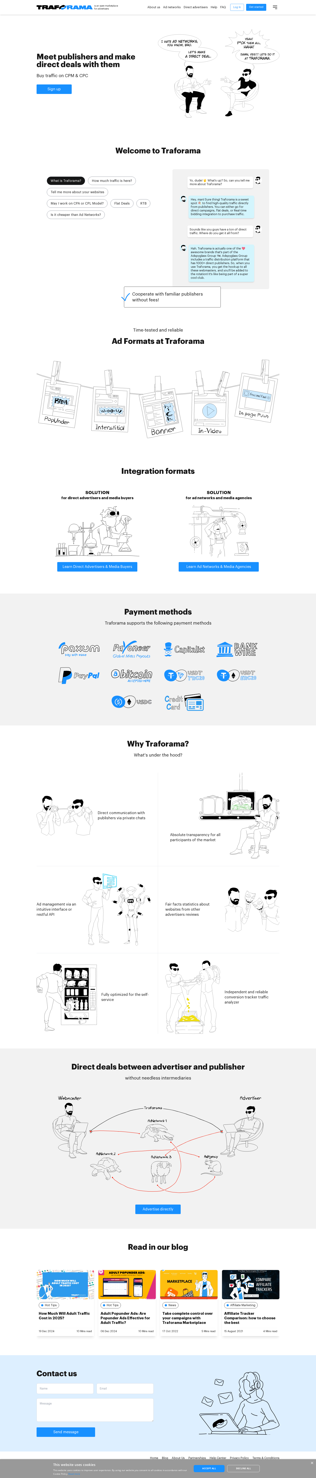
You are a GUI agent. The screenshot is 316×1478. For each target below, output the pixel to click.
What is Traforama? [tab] (66, 180)
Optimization (239, 1305)
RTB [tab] (143, 203)
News (110, 1305)
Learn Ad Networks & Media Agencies (218, 567)
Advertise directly (158, 1209)
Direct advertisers (196, 7)
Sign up (54, 89)
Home (154, 1458)
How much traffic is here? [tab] (112, 180)
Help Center (218, 1458)
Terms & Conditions (265, 1458)
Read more (74, 1473)
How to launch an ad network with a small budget (250, 1316)
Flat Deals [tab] (122, 203)
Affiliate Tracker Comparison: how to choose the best (188, 1318)
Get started (256, 7)
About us (153, 7)
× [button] (312, 1463)
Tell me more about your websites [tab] (77, 192)
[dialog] (158, 1468)
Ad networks (172, 7)
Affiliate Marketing (180, 1305)
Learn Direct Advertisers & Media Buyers (97, 567)
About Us (178, 1458)
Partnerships (197, 1458)
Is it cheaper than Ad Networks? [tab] (76, 214)
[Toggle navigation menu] (275, 7)
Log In (237, 7)
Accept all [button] (209, 1468)
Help (214, 7)
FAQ (223, 7)
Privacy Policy (239, 1458)
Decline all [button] (243, 1468)
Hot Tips (51, 1305)
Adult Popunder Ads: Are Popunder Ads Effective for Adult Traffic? (63, 1318)
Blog (165, 1458)
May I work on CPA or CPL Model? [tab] (77, 203)
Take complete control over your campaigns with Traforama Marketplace (126, 1318)
